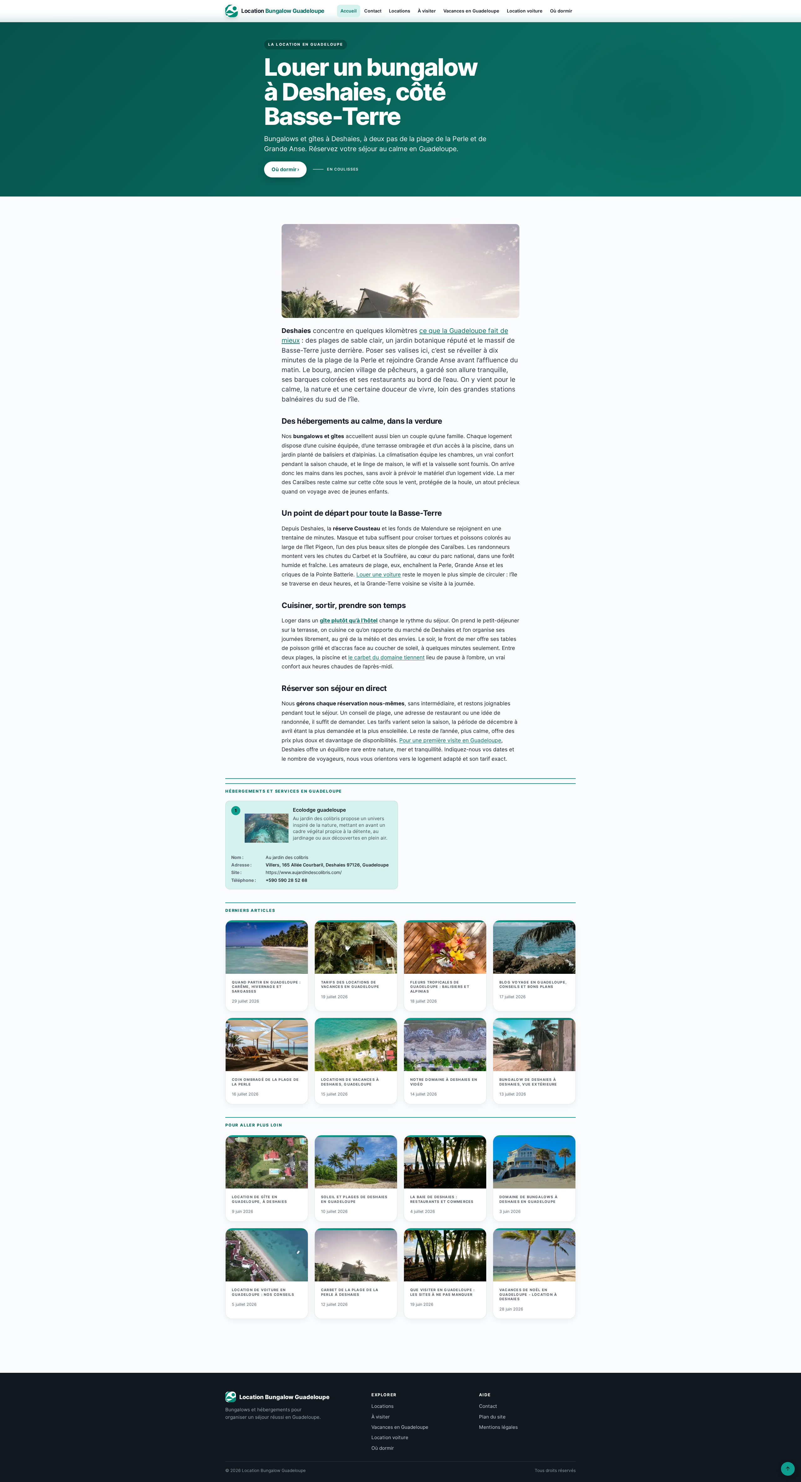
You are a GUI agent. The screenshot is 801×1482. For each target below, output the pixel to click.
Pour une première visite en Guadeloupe (450, 740)
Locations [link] (382, 1406)
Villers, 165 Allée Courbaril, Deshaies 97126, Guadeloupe (327, 864)
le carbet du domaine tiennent (386, 657)
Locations (399, 10)
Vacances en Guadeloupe (471, 10)
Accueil (348, 10)
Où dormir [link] (382, 1448)
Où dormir (561, 10)
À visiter (427, 10)
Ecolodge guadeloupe (319, 810)
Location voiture (525, 10)
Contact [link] (488, 1406)
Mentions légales (498, 1427)
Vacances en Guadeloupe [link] (399, 1427)
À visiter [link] (380, 1417)
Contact (372, 10)
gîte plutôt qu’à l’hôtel (349, 620)
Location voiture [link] (389, 1437)
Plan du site (492, 1417)
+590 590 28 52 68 (286, 880)
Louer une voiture (378, 574)
